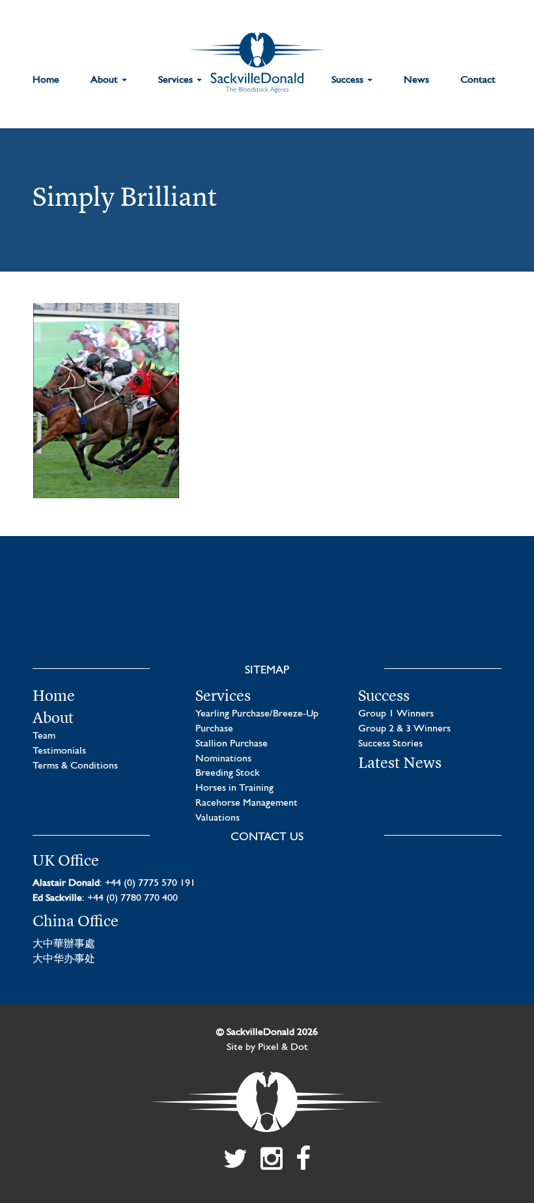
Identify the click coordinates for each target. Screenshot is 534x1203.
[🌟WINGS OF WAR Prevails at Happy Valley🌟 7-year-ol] (328, 618)
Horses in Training (234, 788)
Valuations (217, 818)
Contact (478, 80)
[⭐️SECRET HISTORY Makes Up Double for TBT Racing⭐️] (81, 618)
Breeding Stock (227, 773)
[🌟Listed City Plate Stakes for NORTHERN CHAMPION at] (205, 618)
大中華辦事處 (64, 944)
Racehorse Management (246, 803)
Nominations (223, 759)
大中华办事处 (64, 959)
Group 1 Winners (396, 714)
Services (176, 80)
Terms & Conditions (75, 766)
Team (44, 736)
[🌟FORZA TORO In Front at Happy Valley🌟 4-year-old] (452, 618)
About (105, 80)
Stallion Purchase (231, 744)
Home (46, 80)
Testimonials (59, 751)
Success (348, 80)
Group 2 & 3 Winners (404, 729)
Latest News (400, 762)
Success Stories (390, 744)
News (416, 80)
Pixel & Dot (283, 1047)
